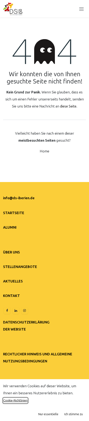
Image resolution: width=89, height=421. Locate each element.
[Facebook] (7, 310)
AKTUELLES (13, 281)
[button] (48, 414)
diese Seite (68, 106)
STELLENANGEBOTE (20, 267)
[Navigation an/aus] (81, 8)
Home (44, 151)
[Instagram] (24, 310)
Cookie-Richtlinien (15, 400)
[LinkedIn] (16, 310)
